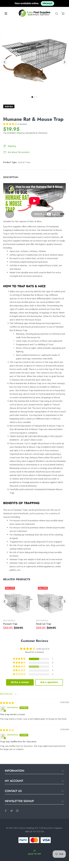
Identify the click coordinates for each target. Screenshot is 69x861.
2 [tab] (34, 97)
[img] (7, 703)
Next (64, 62)
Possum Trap (10, 624)
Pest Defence (9, 620)
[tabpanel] (34, 60)
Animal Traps (24, 162)
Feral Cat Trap (43, 624)
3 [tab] (37, 97)
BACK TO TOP (34, 853)
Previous (5, 62)
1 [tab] (32, 97)
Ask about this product (19, 152)
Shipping (20, 133)
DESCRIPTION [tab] (10, 177)
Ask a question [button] (49, 682)
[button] (10, 124)
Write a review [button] (20, 682)
